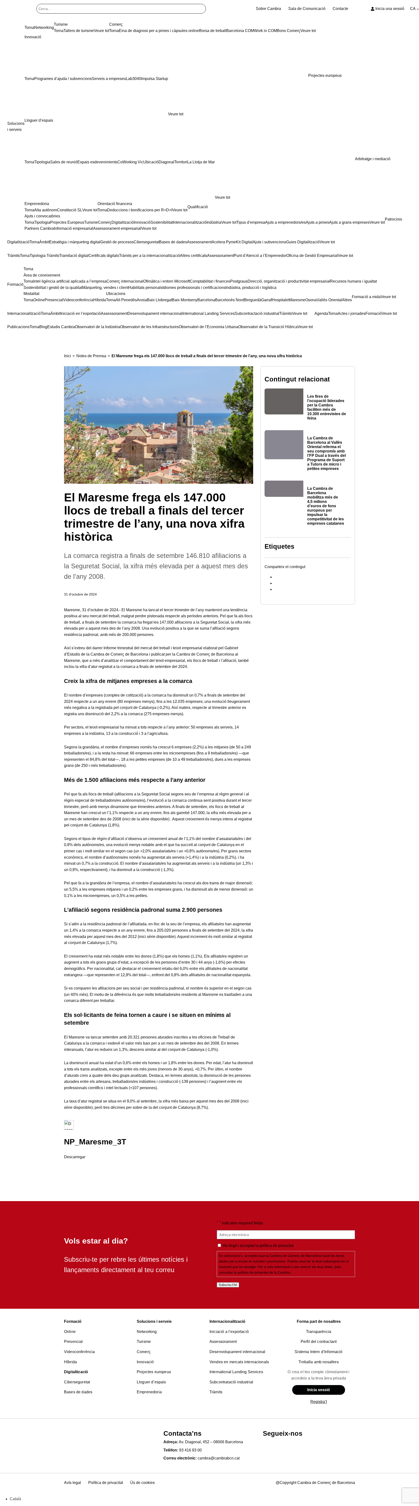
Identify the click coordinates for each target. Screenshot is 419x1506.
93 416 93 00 (190, 1450)
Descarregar (74, 1157)
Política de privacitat (105, 1483)
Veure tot (175, 114)
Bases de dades (78, 1392)
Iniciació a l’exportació (229, 1332)
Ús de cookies (142, 1483)
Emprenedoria (149, 1392)
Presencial (73, 1342)
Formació (72, 1321)
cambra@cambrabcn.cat (219, 1458)
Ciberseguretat (77, 1382)
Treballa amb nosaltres (318, 1362)
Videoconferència (79, 1352)
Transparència (318, 1332)
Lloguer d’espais (151, 1382)
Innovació (145, 1362)
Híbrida (70, 1362)
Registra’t (318, 1402)
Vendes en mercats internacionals (239, 1362)
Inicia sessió (318, 1390)
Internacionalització (227, 1321)
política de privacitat (276, 1246)
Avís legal (72, 1483)
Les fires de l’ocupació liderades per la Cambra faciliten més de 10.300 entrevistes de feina (326, 407)
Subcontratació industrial (231, 1382)
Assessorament (223, 1342)
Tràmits (216, 1392)
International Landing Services (236, 1372)
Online (70, 1332)
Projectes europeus (154, 1372)
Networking (147, 1332)
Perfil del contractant (319, 1342)
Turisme (144, 1342)
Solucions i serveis (154, 1321)
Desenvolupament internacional (238, 1352)
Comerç (144, 1352)
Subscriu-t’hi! (228, 1285)
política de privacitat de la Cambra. (264, 1272)
